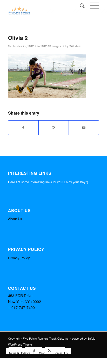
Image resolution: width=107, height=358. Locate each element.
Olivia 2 (18, 37)
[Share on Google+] (54, 128)
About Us (15, 218)
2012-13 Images (51, 46)
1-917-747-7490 (21, 307)
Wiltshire (75, 46)
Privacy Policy (19, 257)
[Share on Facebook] (23, 128)
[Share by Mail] (84, 128)
